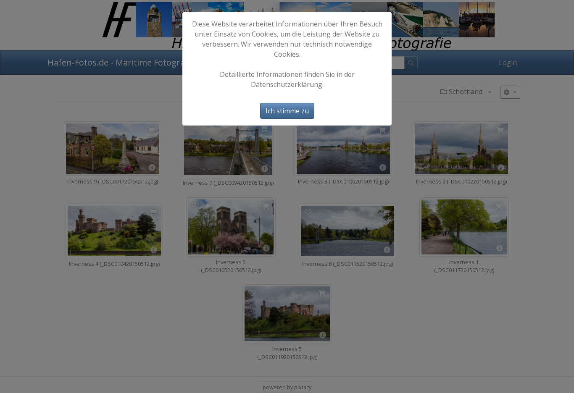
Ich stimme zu (287, 110)
